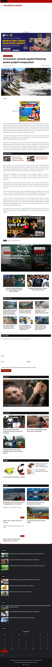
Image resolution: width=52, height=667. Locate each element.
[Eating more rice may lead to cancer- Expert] (4, 593)
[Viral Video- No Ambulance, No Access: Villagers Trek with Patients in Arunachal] (26, 305)
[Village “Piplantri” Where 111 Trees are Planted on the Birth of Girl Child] (4, 567)
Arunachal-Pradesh (8, 56)
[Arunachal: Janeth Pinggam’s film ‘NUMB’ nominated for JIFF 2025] (7, 158)
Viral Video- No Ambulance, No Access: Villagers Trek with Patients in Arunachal (25, 311)
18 (11, 645)
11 (11, 642)
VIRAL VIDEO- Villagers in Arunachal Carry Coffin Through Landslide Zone (9, 327)
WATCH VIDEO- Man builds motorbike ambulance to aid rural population (12, 431)
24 (4, 648)
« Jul (2, 654)
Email (2, 361)
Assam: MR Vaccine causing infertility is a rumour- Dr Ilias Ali (24, 579)
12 (18, 642)
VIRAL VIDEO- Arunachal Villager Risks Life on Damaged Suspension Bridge (41, 311)
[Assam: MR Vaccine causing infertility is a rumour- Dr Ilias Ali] (4, 581)
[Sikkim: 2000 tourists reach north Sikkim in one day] (4, 619)
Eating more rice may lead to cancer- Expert (20, 591)
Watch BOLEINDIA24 (26, 215)
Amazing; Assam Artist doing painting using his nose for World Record (12, 451)
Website (29, 361)
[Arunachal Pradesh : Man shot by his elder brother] (30, 158)
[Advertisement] (26, 19)
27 (25, 648)
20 (26, 645)
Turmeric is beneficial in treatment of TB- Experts (21, 585)
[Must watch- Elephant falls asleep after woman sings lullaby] (4, 561)
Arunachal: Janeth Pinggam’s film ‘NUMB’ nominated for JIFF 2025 (18, 158)
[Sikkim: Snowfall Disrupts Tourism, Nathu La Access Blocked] (4, 613)
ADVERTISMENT (26, 32)
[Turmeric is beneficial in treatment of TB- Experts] (4, 587)
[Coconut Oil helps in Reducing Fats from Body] (30, 471)
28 (33, 648)
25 (11, 648)
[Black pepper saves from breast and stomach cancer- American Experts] (30, 465)
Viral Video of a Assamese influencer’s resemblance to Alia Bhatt (23, 405)
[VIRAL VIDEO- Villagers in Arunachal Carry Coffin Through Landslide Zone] (10, 320)
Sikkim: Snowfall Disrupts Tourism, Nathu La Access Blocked (24, 611)
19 (18, 645)
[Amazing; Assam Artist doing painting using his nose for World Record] (4, 555)
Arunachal (9, 240)
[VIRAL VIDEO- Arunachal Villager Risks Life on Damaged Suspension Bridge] (42, 305)
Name (2, 356)
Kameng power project (16, 240)
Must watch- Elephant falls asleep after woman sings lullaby (24, 559)
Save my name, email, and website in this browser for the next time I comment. (19, 367)
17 (4, 645)
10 (4, 642)
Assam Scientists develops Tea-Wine (14, 477)
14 (33, 642)
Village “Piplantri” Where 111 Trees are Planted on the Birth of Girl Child (26, 565)
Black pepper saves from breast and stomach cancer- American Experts (41, 465)
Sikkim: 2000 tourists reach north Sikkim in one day (22, 617)
